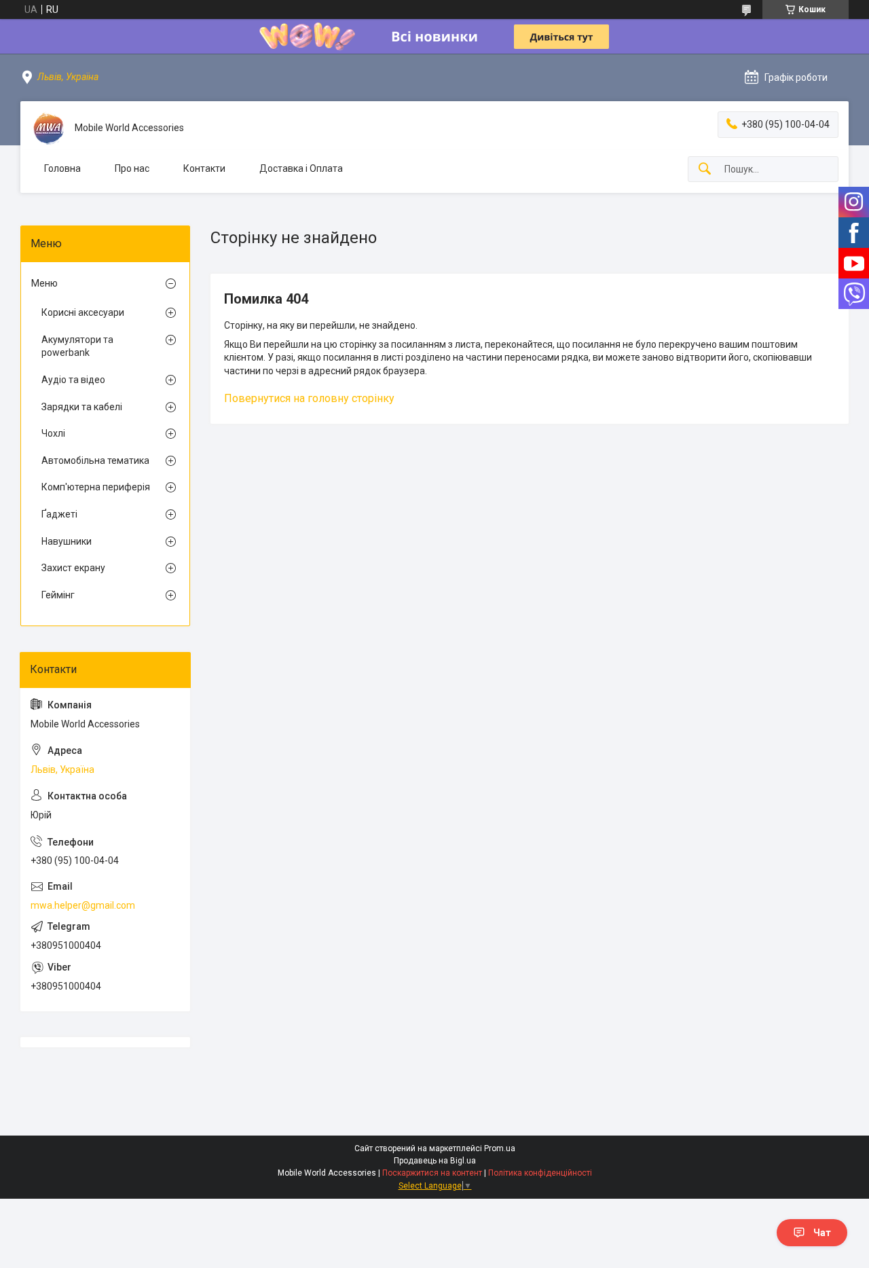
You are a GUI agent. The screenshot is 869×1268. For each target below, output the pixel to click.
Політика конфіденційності (540, 1173)
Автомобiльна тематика (95, 460)
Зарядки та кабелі (81, 406)
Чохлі (53, 433)
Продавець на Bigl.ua (435, 1160)
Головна (62, 168)
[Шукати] (704, 169)
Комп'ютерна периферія (95, 487)
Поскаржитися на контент (432, 1173)
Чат (822, 1232)
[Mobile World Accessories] (47, 128)
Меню (44, 283)
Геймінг (58, 595)
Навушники (66, 541)
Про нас (132, 168)
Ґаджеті (59, 514)
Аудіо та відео (73, 379)
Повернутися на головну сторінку (309, 398)
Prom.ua (499, 1148)
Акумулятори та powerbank (77, 346)
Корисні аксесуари (82, 312)
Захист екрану (73, 567)
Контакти (204, 168)
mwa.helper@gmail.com (83, 905)
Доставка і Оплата (301, 168)
